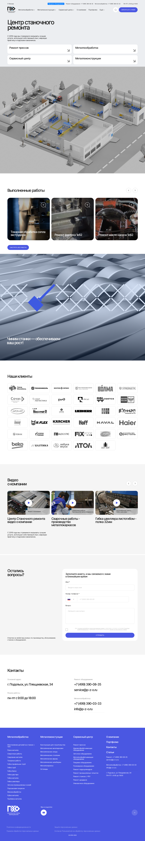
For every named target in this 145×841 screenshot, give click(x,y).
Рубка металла (13, 795)
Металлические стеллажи (50, 755)
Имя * (67, 582)
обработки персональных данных (118, 629)
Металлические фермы (49, 759)
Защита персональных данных (65, 827)
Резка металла (12, 750)
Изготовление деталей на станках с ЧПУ (20, 746)
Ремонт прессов (19, 47)
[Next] (135, 190)
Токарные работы (14, 761)
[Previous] (128, 190)
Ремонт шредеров (80, 780)
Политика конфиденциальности (19, 827)
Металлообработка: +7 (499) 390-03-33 (107, 3)
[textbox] (68, 599)
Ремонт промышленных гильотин (85, 773)
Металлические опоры (49, 752)
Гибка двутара (12, 775)
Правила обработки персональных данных (23, 831)
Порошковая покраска (16, 788)
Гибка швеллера (13, 781)
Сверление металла (14, 757)
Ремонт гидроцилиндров (82, 769)
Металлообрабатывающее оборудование (83, 758)
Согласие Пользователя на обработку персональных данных (77, 831)
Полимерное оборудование (83, 766)
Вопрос (68, 605)
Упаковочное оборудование (83, 783)
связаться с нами (128, 10)
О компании (81, 10)
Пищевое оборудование (82, 762)
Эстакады (44, 769)
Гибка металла (12, 778)
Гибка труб (11, 768)
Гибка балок (11, 771)
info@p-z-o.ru (83, 709)
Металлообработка (25, 10)
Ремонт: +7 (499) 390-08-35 (116, 757)
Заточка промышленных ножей (19, 785)
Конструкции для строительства (52, 745)
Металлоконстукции (51, 736)
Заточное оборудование (82, 754)
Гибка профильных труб (16, 764)
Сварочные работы (14, 754)
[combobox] (71, 599)
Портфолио (92, 10)
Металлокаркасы (46, 766)
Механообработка (14, 792)
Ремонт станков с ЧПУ (81, 776)
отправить (100, 635)
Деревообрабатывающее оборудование (82, 749)
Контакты (111, 747)
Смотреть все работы (18, 247)
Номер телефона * (72, 594)
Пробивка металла (14, 799)
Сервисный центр (66, 10)
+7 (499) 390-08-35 (87, 684)
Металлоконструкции (46, 10)
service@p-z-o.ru (85, 690)
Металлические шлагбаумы (50, 762)
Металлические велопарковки (51, 748)
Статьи (110, 752)
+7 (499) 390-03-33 (87, 703)
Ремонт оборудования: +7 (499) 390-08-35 (79, 3)
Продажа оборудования (56, 4)
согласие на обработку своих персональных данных (91, 628)
